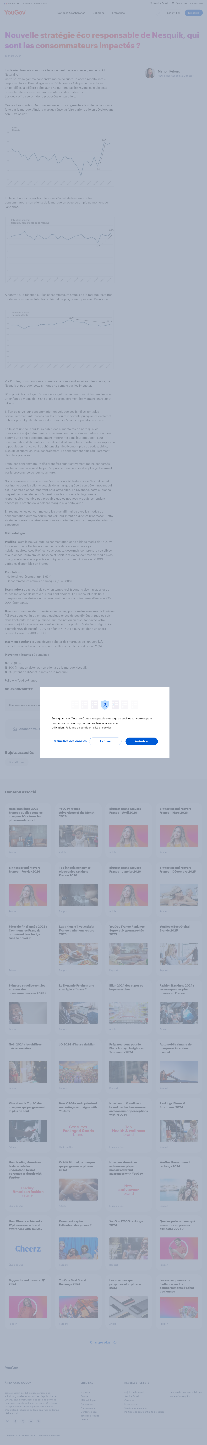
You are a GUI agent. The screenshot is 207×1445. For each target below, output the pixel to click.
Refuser (105, 741)
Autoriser (141, 741)
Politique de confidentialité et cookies (88, 727)
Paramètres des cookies (69, 741)
